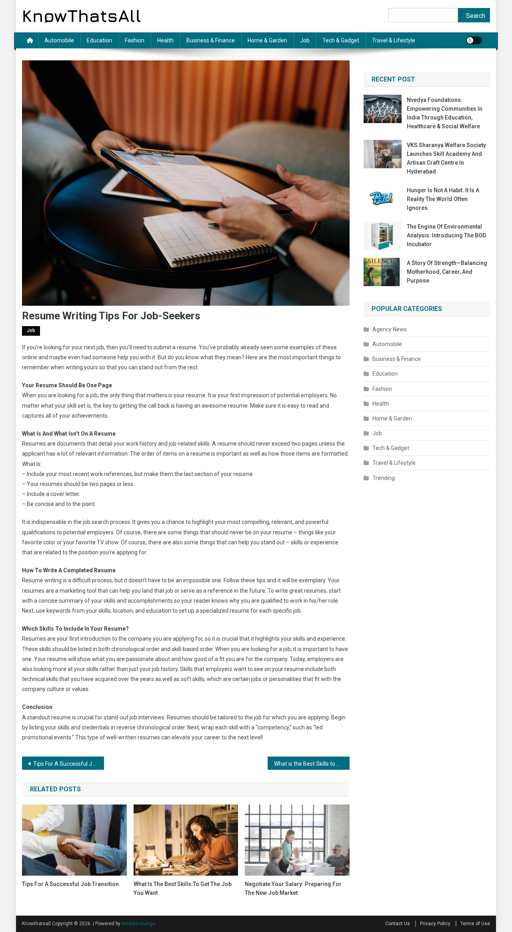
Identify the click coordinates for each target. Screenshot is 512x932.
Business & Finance (210, 40)
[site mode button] (474, 40)
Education (99, 40)
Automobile (59, 40)
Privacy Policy (435, 923)
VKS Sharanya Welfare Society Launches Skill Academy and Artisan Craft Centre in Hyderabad (446, 158)
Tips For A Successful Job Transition (68, 764)
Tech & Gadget (340, 40)
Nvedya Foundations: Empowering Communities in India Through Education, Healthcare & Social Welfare (444, 113)
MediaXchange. (139, 923)
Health (165, 40)
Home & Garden (267, 40)
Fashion (134, 40)
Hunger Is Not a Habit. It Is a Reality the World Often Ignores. (443, 199)
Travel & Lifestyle (393, 40)
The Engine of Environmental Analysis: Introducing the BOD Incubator (446, 235)
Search (475, 16)
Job (305, 40)
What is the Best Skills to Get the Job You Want (312, 764)
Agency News (389, 329)
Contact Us (397, 923)
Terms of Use (475, 923)
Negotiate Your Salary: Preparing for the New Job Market (293, 888)
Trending (383, 478)
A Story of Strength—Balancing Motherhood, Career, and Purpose (447, 272)
